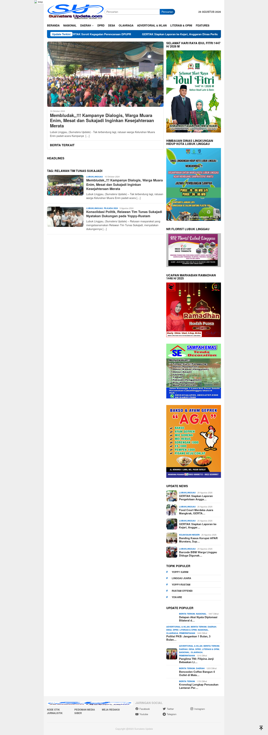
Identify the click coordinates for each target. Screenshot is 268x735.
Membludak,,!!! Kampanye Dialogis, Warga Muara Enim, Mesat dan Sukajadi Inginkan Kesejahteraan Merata (102, 120)
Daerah (212, 626)
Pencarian (167, 12)
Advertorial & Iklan (178, 626)
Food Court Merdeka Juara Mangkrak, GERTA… (196, 511)
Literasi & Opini (188, 629)
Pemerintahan (187, 633)
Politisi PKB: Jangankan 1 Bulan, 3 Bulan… (188, 638)
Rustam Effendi (182, 590)
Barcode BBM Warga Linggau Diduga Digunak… (198, 553)
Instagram (199, 709)
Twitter (170, 709)
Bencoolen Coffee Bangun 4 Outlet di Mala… (197, 673)
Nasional (201, 613)
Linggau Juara (181, 578)
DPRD (175, 629)
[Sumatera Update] (75, 11)
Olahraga (172, 633)
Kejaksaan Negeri (189, 534)
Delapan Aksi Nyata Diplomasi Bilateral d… (198, 618)
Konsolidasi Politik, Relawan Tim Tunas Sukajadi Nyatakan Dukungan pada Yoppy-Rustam (124, 213)
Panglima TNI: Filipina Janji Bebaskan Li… (196, 660)
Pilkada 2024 (111, 208)
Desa (169, 629)
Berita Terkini (187, 613)
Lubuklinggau (94, 176)
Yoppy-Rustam (181, 584)
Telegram (171, 714)
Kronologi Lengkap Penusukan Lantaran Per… (198, 686)
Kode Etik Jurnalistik (55, 711)
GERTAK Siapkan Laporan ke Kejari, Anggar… (197, 525)
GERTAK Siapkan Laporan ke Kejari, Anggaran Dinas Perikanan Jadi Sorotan (161, 34)
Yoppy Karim (180, 572)
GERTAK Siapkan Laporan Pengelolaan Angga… (196, 497)
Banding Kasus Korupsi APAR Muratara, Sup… (198, 539)
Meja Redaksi (111, 709)
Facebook (144, 709)
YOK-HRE (177, 597)
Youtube (143, 714)
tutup (40, 1)
